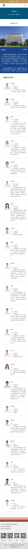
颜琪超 (13, 441)
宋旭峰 (13, 181)
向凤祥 (13, 228)
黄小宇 (13, 350)
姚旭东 (13, 99)
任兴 (12, 462)
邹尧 (12, 382)
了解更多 (24, 49)
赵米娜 (13, 162)
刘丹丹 (13, 141)
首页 (9, 14)
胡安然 (13, 406)
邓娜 (12, 242)
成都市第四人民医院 (13, 1)
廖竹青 (13, 420)
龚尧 (12, 204)
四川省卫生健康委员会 (6, 526)
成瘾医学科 (17, 14)
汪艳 (12, 286)
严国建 (13, 83)
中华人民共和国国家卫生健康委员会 (9, 524)
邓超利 (13, 364)
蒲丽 (12, 116)
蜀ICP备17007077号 (14, 546)
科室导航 (12, 14)
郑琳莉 (13, 500)
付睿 (12, 479)
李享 (12, 308)
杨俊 (12, 329)
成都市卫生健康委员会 (6, 528)
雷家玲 (13, 263)
